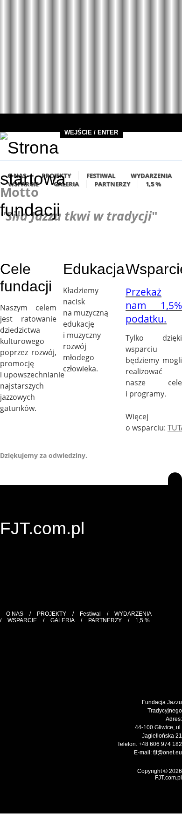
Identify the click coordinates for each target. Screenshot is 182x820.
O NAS (14, 614)
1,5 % (153, 184)
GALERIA (62, 620)
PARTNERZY (112, 184)
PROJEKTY (51, 614)
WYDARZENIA (151, 175)
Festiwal (100, 175)
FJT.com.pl (42, 528)
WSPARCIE (22, 620)
